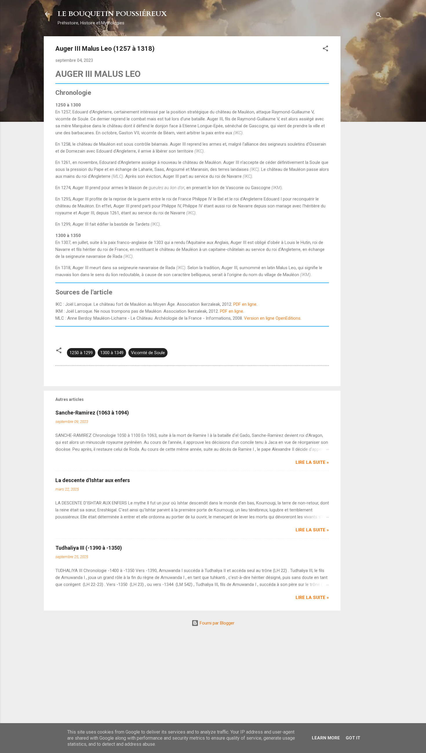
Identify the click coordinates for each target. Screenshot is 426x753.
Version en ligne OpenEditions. (272, 318)
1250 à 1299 (81, 352)
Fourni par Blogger (216, 623)
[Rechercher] (378, 16)
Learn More (326, 738)
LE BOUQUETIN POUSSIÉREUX (112, 14)
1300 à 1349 (111, 352)
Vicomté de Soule (148, 352)
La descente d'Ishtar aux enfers (92, 480)
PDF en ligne (244, 304)
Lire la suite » (312, 462)
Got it (353, 738)
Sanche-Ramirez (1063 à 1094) (92, 413)
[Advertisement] (363, 123)
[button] (325, 49)
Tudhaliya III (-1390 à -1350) (88, 548)
